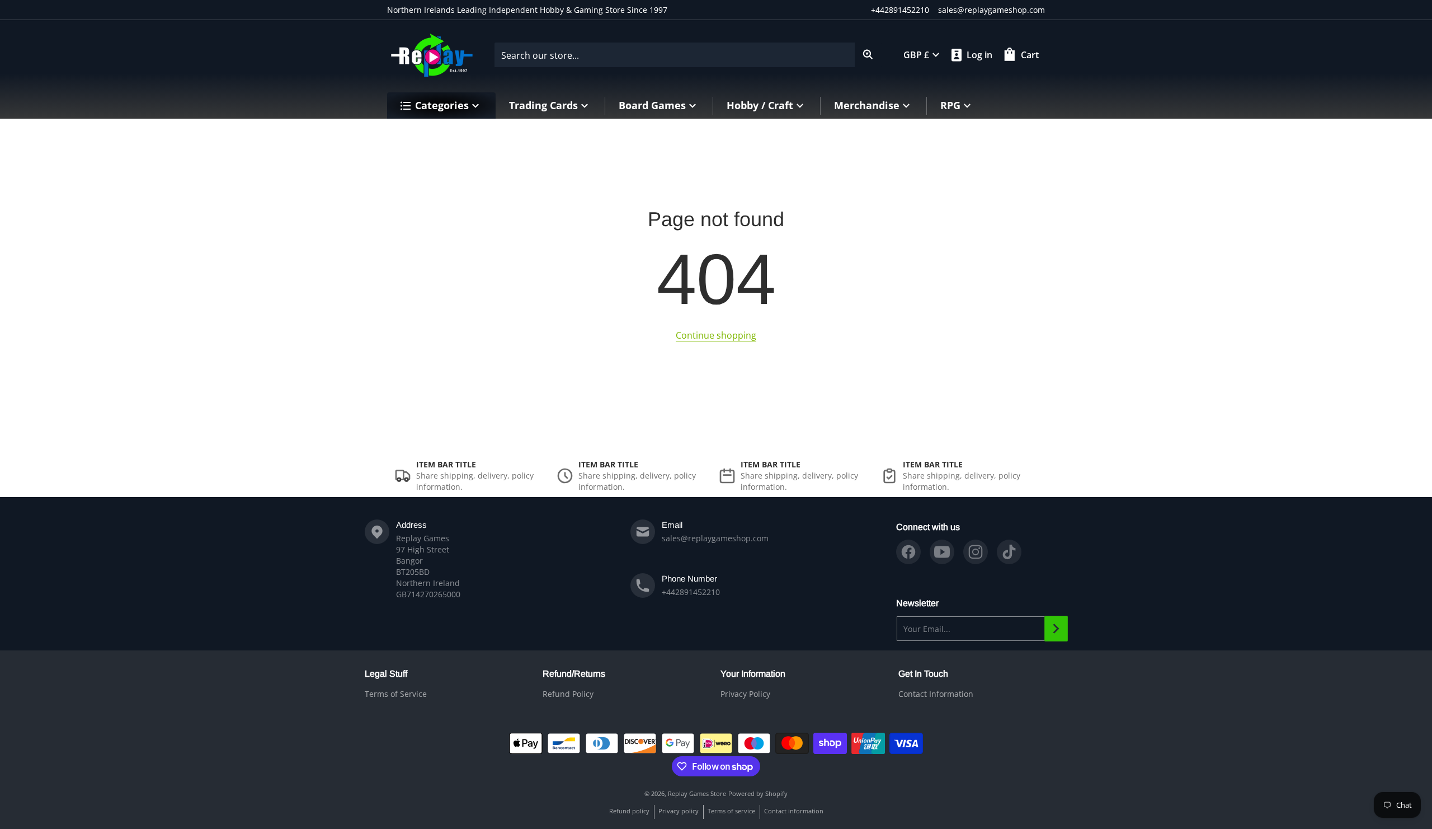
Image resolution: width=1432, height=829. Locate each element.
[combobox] (687, 55)
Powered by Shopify (758, 793)
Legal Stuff (386, 673)
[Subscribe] (1056, 628)
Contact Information (935, 694)
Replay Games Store (697, 793)
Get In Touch (923, 673)
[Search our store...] (868, 55)
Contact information (793, 811)
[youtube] (942, 552)
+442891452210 (900, 9)
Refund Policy (568, 694)
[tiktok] (1009, 552)
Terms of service (731, 811)
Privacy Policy (745, 694)
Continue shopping (716, 335)
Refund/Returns (574, 673)
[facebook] (908, 552)
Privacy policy (678, 811)
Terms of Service (396, 694)
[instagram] (975, 552)
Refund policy (629, 811)
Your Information (752, 673)
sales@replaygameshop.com (991, 9)
